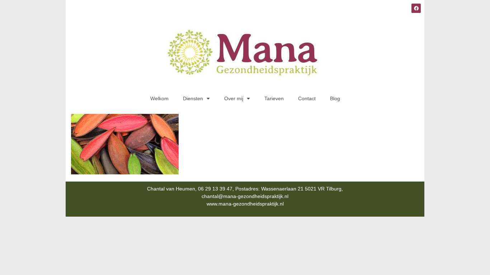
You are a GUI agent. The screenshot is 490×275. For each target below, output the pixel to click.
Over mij (233, 98)
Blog (335, 98)
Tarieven (274, 98)
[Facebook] (416, 8)
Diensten (193, 98)
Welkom (159, 98)
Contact (307, 98)
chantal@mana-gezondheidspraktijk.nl (245, 196)
